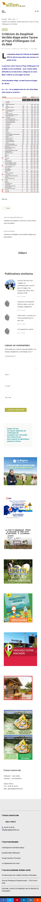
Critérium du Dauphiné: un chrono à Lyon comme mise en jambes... (20, 222)
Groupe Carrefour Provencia (11, 858)
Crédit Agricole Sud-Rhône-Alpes (13, 848)
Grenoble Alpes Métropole (11, 853)
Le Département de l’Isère (11, 863)
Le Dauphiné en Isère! (25, 329)
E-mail (8, 386)
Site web (8, 397)
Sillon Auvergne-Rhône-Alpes (17, 870)
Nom (7, 374)
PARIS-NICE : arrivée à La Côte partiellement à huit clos (26, 318)
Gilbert (35, 48)
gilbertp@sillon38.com (11, 830)
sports (4, 29)
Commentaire (10, 356)
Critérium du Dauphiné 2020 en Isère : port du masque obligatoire (25, 304)
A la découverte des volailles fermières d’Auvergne (19, 875)
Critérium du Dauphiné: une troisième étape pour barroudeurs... (20, 235)
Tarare (8, 208)
